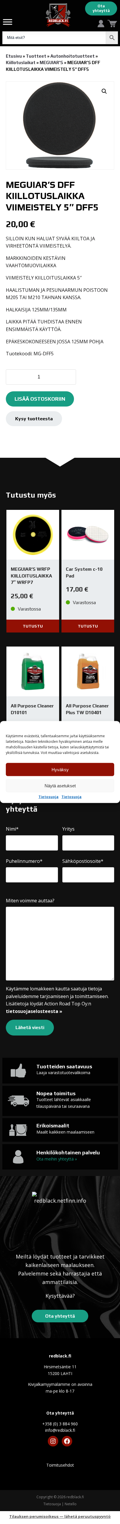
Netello (71, 1503)
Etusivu (14, 56)
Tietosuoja (48, 797)
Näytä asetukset (60, 785)
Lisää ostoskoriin (40, 399)
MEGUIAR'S (51, 62)
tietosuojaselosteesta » (34, 1011)
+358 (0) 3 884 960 (60, 1424)
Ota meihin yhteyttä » (56, 1159)
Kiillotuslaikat (21, 62)
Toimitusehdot (60, 1465)
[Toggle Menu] (7, 22)
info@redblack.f (60, 1430)
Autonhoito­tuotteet (72, 56)
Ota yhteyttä (101, 8)
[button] (104, 91)
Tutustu (33, 626)
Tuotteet (36, 56)
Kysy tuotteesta (34, 418)
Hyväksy (60, 769)
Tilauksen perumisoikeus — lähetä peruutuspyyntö (60, 1516)
